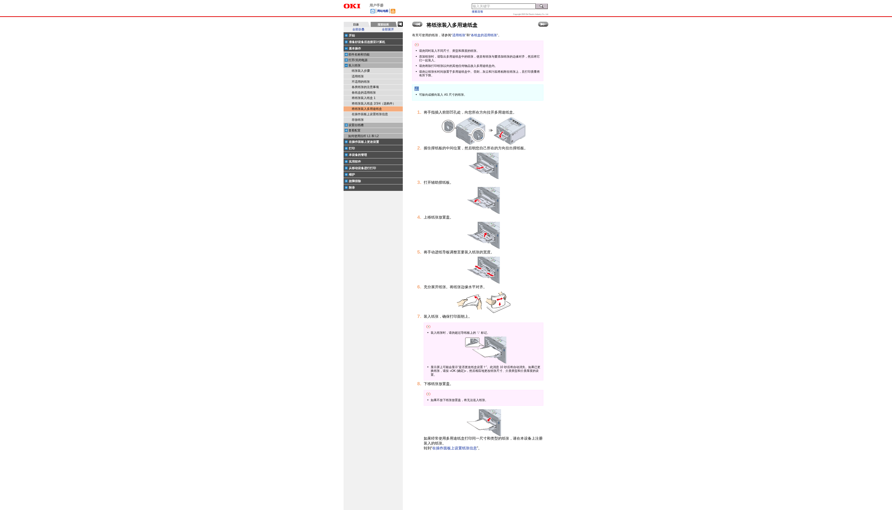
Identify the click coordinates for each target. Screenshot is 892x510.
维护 (352, 174)
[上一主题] (417, 24)
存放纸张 (358, 119)
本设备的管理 (358, 155)
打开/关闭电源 (357, 60)
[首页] (372, 11)
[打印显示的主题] (393, 11)
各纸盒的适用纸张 (364, 92)
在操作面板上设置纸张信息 (370, 114)
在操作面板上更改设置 (364, 142)
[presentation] (357, 24)
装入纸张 (354, 65)
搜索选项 (477, 11)
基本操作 (355, 48)
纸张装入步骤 (361, 70)
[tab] (357, 24)
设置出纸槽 (356, 125)
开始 (352, 35)
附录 (352, 187)
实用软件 (355, 161)
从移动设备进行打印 (362, 168)
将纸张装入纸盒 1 (363, 98)
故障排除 (355, 181)
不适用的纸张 (361, 81)
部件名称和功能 (359, 54)
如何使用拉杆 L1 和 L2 (363, 136)
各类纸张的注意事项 (365, 87)
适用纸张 (358, 76)
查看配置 (354, 130)
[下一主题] (543, 24)
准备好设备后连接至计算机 (367, 42)
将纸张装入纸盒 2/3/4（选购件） (374, 103)
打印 (352, 148)
